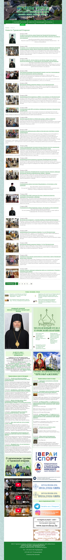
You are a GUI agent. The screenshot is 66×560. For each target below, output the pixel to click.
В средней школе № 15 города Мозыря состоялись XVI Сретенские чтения (41, 346)
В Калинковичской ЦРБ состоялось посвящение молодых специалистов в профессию (40, 109)
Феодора (12, 366)
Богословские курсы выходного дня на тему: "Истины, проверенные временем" (20, 300)
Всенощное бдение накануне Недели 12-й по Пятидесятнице (37, 84)
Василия (18, 366)
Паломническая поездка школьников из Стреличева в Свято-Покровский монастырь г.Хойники (40, 257)
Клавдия (28, 364)
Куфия (28, 365)
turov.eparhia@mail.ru (39, 545)
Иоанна (25, 370)
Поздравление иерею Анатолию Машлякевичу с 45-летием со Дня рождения (38, 184)
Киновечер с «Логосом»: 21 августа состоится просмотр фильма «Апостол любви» (18, 390)
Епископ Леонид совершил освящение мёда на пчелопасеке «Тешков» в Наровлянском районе (40, 270)
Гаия (28, 363)
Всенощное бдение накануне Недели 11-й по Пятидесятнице (37, 244)
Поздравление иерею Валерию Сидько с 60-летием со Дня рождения (39, 207)
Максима (8, 365)
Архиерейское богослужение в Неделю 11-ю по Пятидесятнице (37, 232)
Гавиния (16, 364)
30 (31, 284)
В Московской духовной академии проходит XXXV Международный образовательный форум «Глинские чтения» (47, 301)
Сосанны (12, 363)
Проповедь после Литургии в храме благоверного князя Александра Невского (46, 391)
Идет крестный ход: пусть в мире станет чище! (17, 422)
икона (23, 362)
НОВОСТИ (31, 22)
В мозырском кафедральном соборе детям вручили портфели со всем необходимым (39, 131)
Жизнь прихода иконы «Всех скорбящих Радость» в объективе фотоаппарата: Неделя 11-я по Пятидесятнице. (18, 401)
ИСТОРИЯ (24, 22)
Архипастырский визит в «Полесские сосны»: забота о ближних (37, 119)
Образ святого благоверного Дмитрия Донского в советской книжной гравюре (44, 437)
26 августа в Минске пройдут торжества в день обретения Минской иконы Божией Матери (17, 379)
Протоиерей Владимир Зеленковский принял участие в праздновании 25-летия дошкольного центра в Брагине (39, 72)
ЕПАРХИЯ (16, 22)
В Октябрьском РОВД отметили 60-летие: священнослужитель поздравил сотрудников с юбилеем (37, 196)
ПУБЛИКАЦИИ (40, 22)
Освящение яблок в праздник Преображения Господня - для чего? (16, 412)
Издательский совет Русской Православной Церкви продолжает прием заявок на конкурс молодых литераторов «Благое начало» (49, 295)
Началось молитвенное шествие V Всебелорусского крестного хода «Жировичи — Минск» (18, 295)
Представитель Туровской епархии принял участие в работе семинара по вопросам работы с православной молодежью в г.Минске (55, 338)
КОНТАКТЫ (49, 22)
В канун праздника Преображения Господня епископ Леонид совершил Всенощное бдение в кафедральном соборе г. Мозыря (40, 172)
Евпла (19, 362)
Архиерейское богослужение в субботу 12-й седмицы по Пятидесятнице (40, 97)
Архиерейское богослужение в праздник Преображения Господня (38, 159)
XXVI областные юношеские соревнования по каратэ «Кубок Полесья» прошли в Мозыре (41, 336)
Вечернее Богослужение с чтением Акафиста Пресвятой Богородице (39, 220)
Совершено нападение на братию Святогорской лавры (45, 381)
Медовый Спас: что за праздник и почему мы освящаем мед (17, 444)
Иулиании (23, 368)
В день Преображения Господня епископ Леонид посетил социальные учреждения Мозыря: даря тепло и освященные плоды (39, 147)
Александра (22, 365)
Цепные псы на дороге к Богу (47, 427)
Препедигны (14, 365)
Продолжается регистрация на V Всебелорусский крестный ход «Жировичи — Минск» (17, 434)
